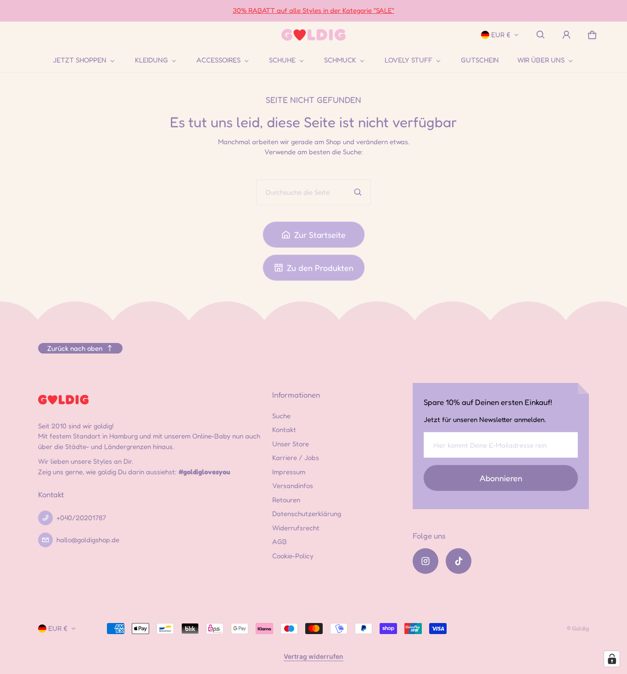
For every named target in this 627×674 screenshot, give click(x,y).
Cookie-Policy (293, 555)
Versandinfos (292, 485)
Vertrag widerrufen (313, 656)
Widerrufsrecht (295, 527)
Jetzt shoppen (79, 60)
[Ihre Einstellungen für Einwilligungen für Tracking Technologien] (612, 659)
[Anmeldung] (566, 35)
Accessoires (218, 60)
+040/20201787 (81, 517)
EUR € (500, 34)
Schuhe (282, 60)
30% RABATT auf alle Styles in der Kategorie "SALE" (313, 10)
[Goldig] (313, 35)
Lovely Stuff (408, 60)
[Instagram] (425, 561)
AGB (279, 541)
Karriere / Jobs (295, 457)
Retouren (286, 499)
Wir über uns (541, 60)
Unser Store (290, 443)
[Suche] (358, 192)
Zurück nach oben (74, 348)
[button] (541, 35)
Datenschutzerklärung (306, 513)
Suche (281, 415)
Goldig (580, 628)
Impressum (288, 471)
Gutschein (480, 60)
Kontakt (284, 429)
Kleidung (151, 60)
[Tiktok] (458, 561)
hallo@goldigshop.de (87, 539)
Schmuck (340, 60)
